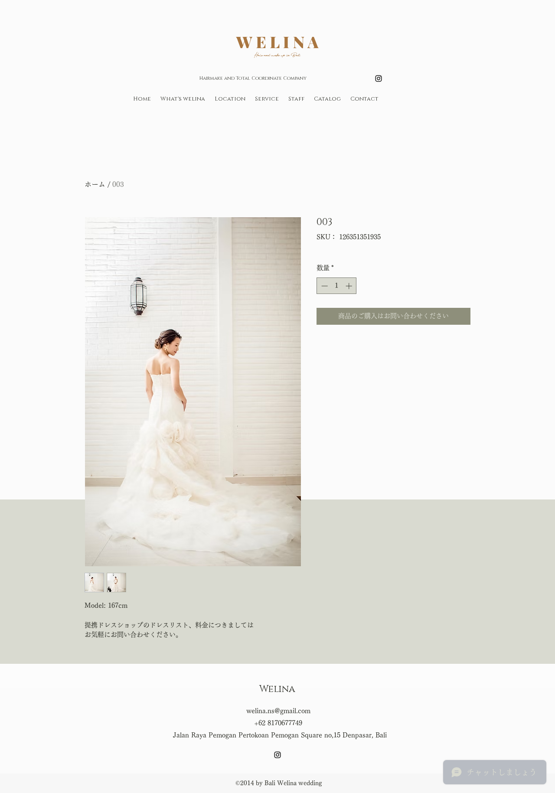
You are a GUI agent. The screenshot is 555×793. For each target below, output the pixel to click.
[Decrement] (324, 286)
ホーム (95, 184)
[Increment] (350, 286)
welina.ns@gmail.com (278, 711)
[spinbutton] (337, 286)
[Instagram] (378, 78)
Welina (277, 689)
